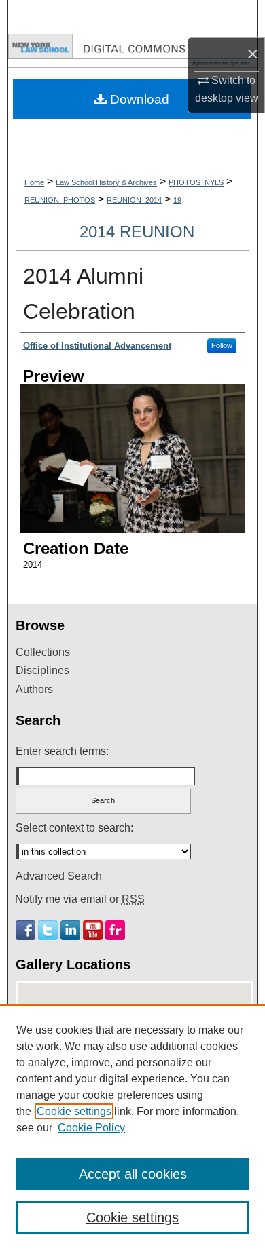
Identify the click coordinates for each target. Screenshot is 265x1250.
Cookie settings (74, 1111)
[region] (132, 1127)
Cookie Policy (91, 1127)
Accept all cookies (133, 1174)
